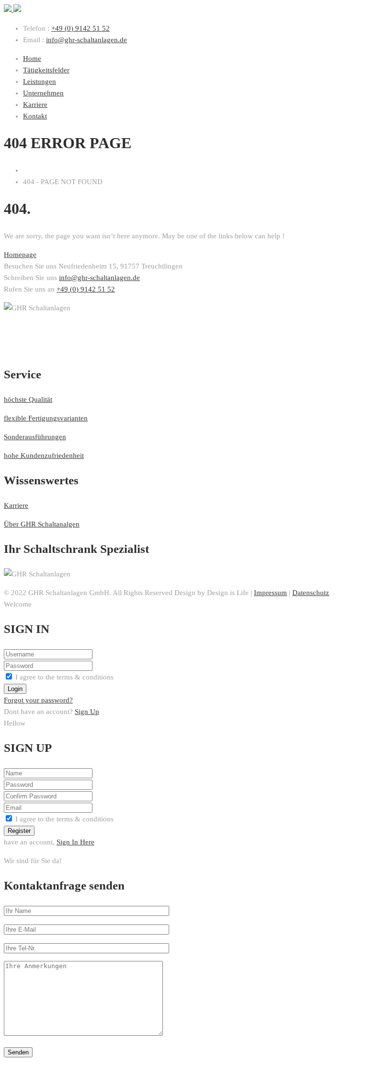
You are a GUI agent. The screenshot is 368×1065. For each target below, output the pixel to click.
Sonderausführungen (35, 437)
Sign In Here (75, 842)
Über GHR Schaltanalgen (42, 524)
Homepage (20, 254)
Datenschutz (310, 593)
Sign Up (87, 711)
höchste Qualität (28, 399)
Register (19, 830)
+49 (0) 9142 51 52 (80, 28)
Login (15, 688)
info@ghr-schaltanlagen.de (86, 40)
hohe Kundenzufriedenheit (44, 455)
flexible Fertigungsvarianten (46, 418)
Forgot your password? (38, 700)
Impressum (270, 593)
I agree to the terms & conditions (64, 677)
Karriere (16, 505)
